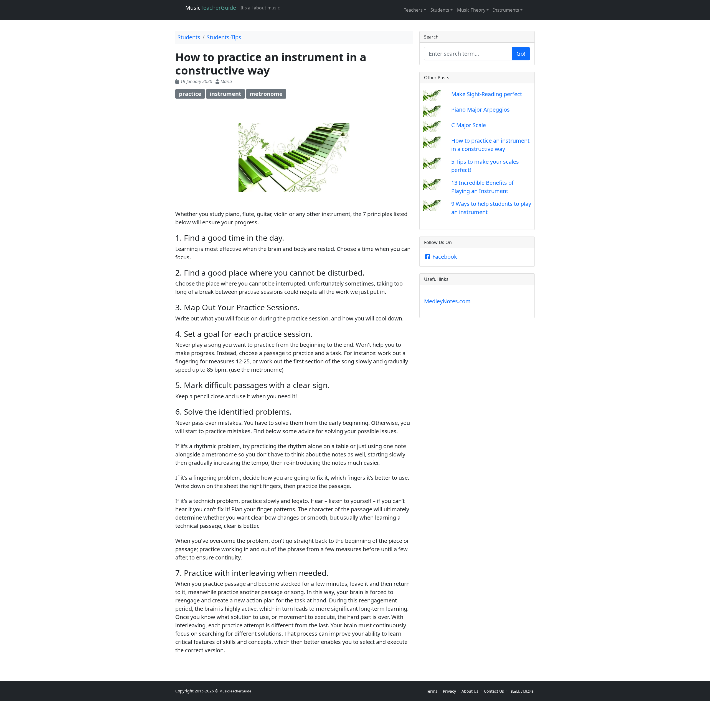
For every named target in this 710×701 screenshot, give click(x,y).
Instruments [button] (506, 10)
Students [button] (439, 10)
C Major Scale (468, 125)
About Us (470, 691)
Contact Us (494, 691)
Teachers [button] (413, 10)
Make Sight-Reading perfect (486, 94)
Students (189, 37)
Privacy (449, 691)
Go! (520, 53)
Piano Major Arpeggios (480, 109)
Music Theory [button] (471, 10)
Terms (431, 691)
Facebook (444, 256)
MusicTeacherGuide (235, 691)
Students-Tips (224, 37)
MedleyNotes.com (447, 301)
